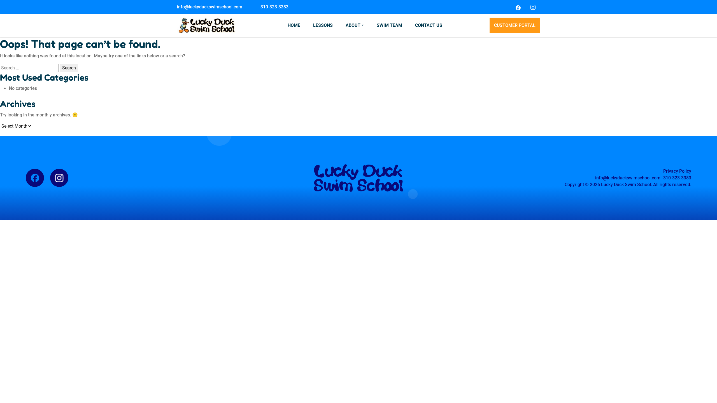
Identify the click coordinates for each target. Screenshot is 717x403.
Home (294, 25)
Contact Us (428, 25)
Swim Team (389, 25)
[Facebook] (518, 7)
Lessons (323, 25)
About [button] (353, 25)
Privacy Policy (677, 171)
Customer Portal (515, 25)
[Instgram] (533, 7)
